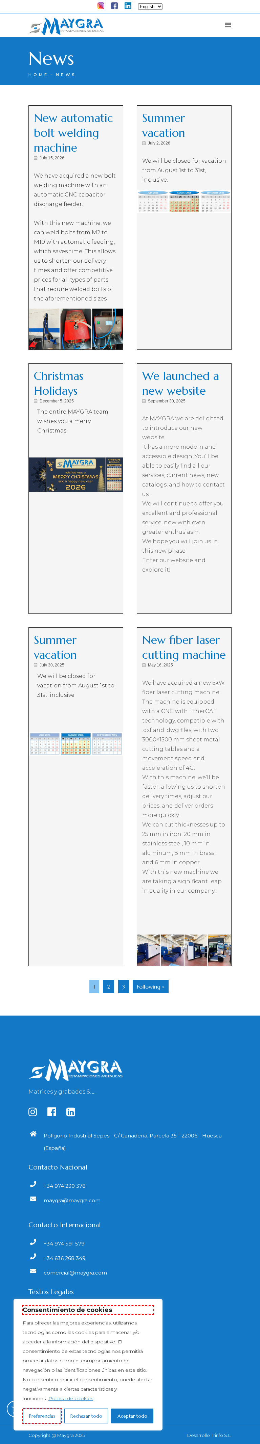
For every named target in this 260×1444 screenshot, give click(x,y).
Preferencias (42, 1416)
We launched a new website (180, 383)
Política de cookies (70, 1398)
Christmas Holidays (58, 383)
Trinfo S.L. (221, 1435)
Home (38, 74)
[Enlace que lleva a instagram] (37, 1113)
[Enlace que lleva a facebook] (56, 1113)
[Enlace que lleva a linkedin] (75, 1113)
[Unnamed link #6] (104, 4)
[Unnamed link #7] (118, 4)
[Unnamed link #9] (66, 29)
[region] (88, 1364)
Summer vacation (163, 125)
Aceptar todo (132, 1416)
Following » (151, 986)
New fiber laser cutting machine (184, 647)
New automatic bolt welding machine (73, 133)
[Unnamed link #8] (131, 4)
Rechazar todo (86, 1416)
